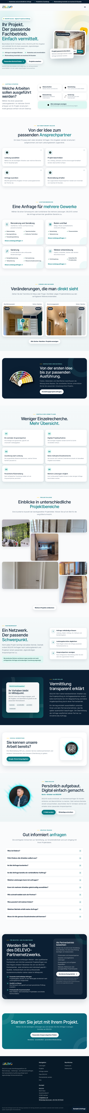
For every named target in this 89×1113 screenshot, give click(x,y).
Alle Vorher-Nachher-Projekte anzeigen (44, 341)
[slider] (22, 320)
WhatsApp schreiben (66, 812)
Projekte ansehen (35, 61)
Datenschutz (68, 1068)
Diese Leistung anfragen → (14, 241)
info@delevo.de (43, 1097)
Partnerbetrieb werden (45, 1077)
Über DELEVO (43, 1074)
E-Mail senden (49, 812)
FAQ (40, 1080)
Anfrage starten (43, 1071)
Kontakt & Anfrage (79, 1109)
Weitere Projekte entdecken (44, 608)
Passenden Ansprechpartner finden (44, 1035)
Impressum (68, 1065)
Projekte (41, 1068)
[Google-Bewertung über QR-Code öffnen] (71, 749)
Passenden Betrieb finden (14, 61)
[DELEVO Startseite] (7, 7)
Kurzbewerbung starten (68, 974)
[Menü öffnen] (85, 7)
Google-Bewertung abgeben (18, 759)
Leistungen (42, 1065)
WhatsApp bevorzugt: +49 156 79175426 (51, 1100)
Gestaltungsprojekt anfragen (52, 392)
